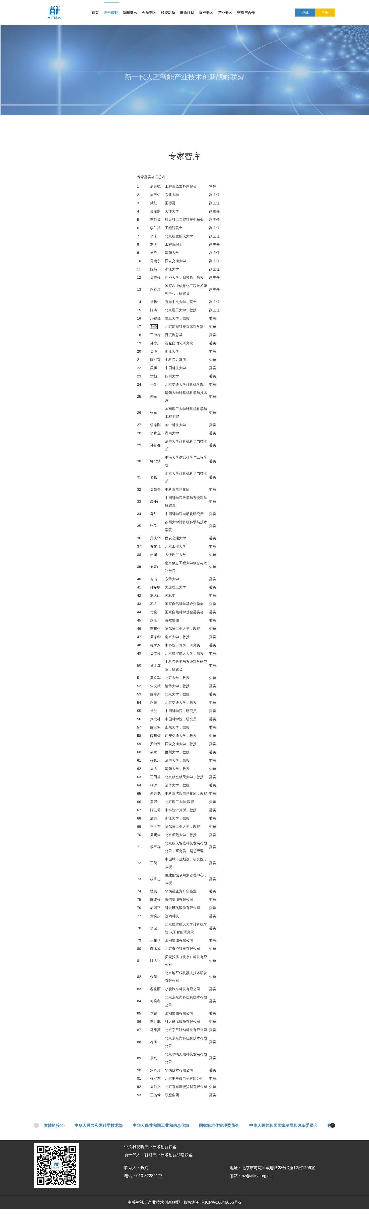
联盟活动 (168, 13)
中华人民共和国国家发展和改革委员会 (283, 1125)
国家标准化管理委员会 (219, 1125)
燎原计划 (187, 13)
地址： (236, 1168)
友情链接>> (54, 1125)
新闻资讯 (130, 13)
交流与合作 (246, 13)
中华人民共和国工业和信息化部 (161, 1125)
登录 (305, 13)
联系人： (132, 1168)
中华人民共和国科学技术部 (99, 1125)
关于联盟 (111, 13)
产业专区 (225, 13)
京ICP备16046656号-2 (221, 1202)
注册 (325, 13)
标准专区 (206, 13)
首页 (95, 13)
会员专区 (149, 13)
